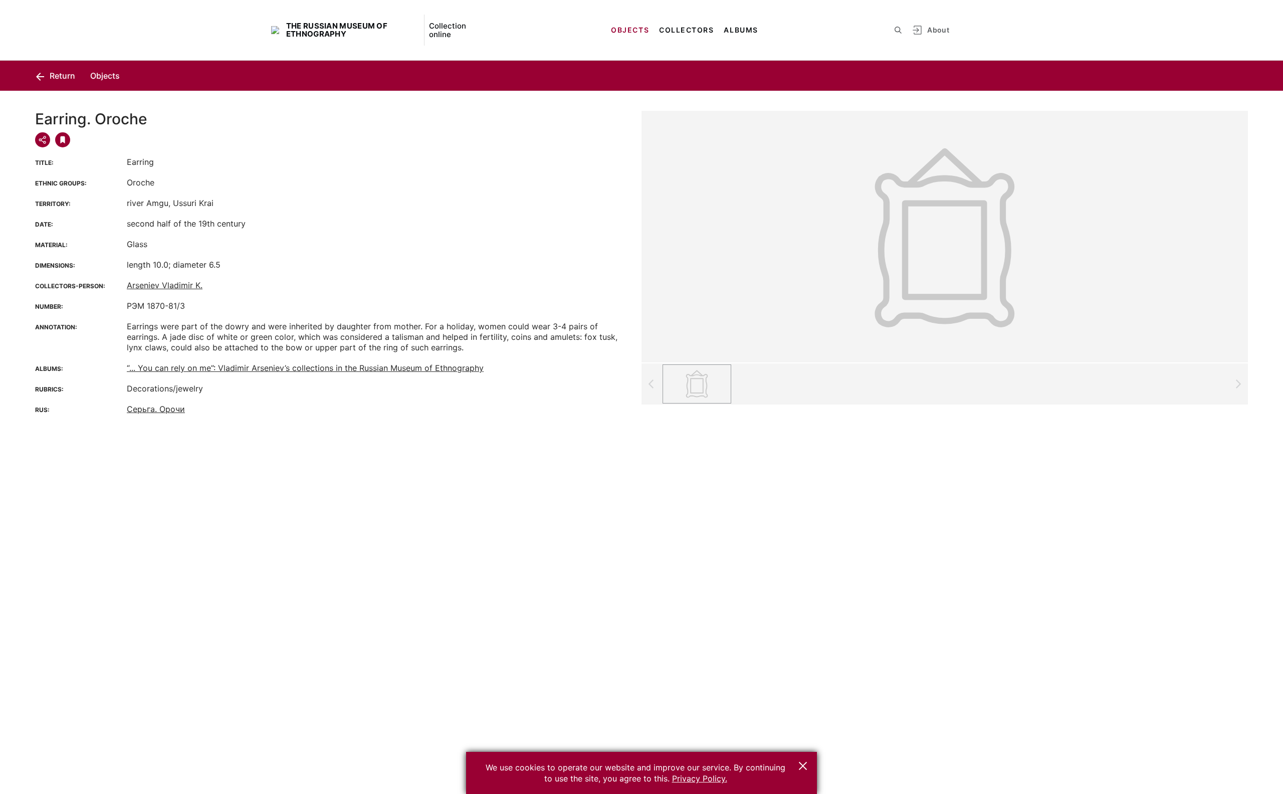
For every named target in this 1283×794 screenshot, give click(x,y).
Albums (741, 30)
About (938, 30)
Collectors (686, 30)
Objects (630, 30)
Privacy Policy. (699, 778)
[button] (802, 765)
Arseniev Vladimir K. (164, 285)
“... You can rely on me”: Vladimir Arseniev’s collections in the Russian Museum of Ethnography (305, 368)
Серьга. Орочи (156, 409)
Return (61, 76)
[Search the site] (898, 30)
